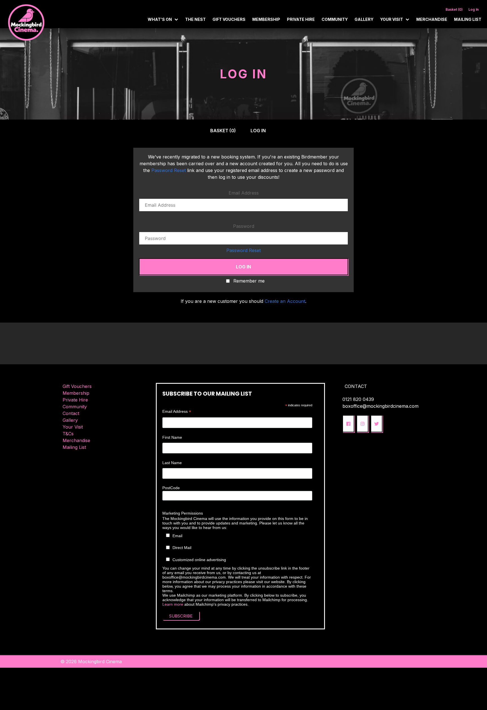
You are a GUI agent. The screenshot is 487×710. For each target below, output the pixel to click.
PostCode (171, 488)
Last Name (172, 462)
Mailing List (467, 19)
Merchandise (431, 19)
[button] (348, 423)
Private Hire (301, 19)
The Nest (195, 19)
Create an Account (285, 301)
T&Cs (68, 433)
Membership (266, 19)
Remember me (249, 281)
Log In (473, 9)
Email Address (244, 193)
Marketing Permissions (182, 513)
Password (243, 226)
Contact (71, 413)
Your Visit (73, 427)
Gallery (364, 19)
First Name (172, 437)
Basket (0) (454, 9)
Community (335, 19)
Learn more (172, 604)
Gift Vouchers (228, 19)
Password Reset (168, 170)
